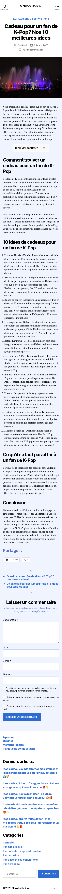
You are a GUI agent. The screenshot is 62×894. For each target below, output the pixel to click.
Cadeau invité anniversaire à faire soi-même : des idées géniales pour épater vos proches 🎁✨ (31, 808)
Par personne (11, 863)
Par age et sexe (12, 846)
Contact (8, 740)
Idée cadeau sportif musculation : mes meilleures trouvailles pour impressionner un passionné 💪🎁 (31, 822)
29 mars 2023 (41, 45)
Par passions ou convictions (31, 19)
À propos (8, 737)
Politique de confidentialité (19, 748)
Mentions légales (13, 744)
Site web (7, 674)
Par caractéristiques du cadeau (22, 851)
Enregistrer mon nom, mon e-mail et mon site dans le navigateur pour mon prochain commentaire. (31, 689)
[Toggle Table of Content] (43, 148)
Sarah (24, 45)
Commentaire (10, 620)
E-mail (7, 661)
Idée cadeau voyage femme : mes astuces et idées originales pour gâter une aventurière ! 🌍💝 (30, 772)
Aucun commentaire (33, 49)
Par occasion (11, 855)
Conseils (8, 842)
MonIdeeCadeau (31, 6)
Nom (6, 647)
